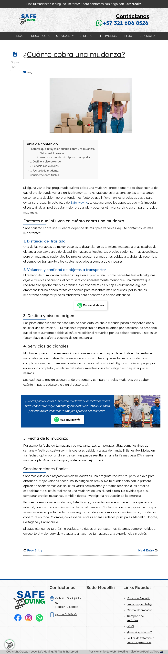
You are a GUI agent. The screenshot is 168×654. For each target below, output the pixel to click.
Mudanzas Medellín (138, 598)
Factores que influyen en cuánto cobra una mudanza (62, 148)
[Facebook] (18, 618)
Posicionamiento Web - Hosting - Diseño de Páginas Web (124, 651)
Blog (29, 72)
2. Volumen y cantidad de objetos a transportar (63, 157)
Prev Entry (35, 550)
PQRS (130, 626)
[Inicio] (27, 28)
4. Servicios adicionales (44, 166)
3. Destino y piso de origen (46, 161)
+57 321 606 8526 (125, 23)
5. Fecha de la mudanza (44, 170)
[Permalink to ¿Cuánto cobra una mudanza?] (90, 105)
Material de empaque (139, 610)
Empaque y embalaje (139, 604)
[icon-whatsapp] (9, 644)
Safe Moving (79, 202)
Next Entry (146, 550)
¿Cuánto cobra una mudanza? (74, 54)
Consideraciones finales (44, 175)
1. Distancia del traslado (50, 153)
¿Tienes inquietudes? (139, 632)
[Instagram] (28, 618)
